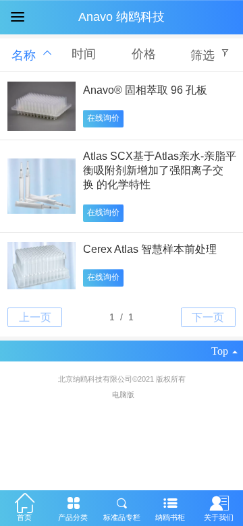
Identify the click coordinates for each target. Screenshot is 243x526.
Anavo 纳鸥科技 (121, 17)
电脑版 (123, 394)
